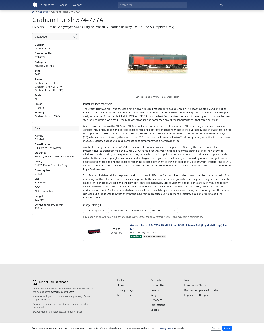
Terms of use (124, 295)
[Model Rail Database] (34, 5)
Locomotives (47, 5)
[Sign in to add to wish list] (74, 36)
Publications (158, 305)
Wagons (77, 5)
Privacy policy (125, 290)
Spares (155, 309)
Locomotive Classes (195, 285)
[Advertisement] (55, 237)
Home (120, 285)
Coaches (64, 5)
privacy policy (166, 328)
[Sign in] (228, 4)
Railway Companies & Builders (201, 290)
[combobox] (152, 5)
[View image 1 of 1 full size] (157, 64)
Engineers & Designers (197, 295)
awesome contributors (62, 291)
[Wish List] (221, 4)
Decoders (156, 300)
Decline (216, 328)
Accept (227, 328)
